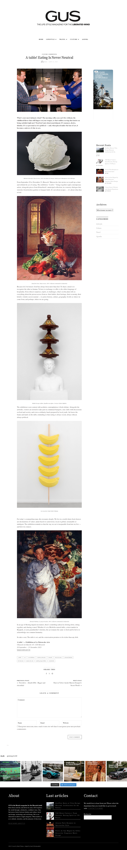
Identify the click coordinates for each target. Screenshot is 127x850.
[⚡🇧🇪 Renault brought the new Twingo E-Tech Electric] (10, 771)
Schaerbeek (51, 661)
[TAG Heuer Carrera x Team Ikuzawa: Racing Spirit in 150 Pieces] (50, 816)
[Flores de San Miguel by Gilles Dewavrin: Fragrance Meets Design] (50, 833)
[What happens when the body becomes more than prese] (31, 771)
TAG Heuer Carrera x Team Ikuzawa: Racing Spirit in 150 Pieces (111, 162)
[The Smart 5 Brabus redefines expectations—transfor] (117, 771)
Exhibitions (53, 54)
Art (24, 657)
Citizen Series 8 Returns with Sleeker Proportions (111, 188)
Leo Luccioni (20, 661)
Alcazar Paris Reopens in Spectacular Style (111, 170)
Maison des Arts (29, 661)
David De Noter (58, 657)
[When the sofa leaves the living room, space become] (74, 771)
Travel (62, 39)
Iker (45, 62)
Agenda (85, 39)
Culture (73, 39)
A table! (19, 657)
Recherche (87, 814)
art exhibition (31, 657)
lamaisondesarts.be (23, 650)
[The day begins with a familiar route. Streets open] (53, 771)
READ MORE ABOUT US (16, 823)
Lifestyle (50, 39)
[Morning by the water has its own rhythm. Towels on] (95, 771)
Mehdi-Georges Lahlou (41, 661)
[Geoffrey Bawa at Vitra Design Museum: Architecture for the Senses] (50, 806)
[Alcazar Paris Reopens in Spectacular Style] (50, 826)
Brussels (50, 657)
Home (41, 39)
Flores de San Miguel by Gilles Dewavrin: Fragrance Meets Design (111, 179)
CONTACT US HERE (95, 808)
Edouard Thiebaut (68, 657)
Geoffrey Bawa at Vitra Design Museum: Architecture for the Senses (106, 151)
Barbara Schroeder (41, 657)
